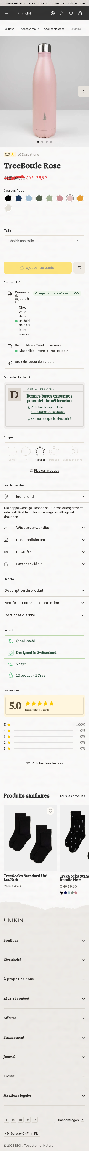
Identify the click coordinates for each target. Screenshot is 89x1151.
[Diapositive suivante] (83, 91)
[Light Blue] (29, 198)
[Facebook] (6, 1120)
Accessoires (28, 29)
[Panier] (80, 13)
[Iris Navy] (65, 892)
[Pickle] (72, 892)
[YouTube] (21, 1120)
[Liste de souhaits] (71, 13)
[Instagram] (13, 1120)
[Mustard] (80, 198)
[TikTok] (35, 1120)
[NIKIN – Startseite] (13, 920)
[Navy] (18, 198)
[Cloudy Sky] (69, 892)
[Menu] (6, 13)
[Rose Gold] (75, 892)
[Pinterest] (28, 1120)
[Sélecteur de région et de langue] (53, 13)
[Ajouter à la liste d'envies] (79, 268)
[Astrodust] (59, 198)
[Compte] (62, 13)
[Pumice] (8, 208)
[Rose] (70, 198)
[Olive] (39, 198)
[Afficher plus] (72, 796)
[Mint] (49, 198)
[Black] (8, 198)
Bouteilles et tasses (53, 29)
